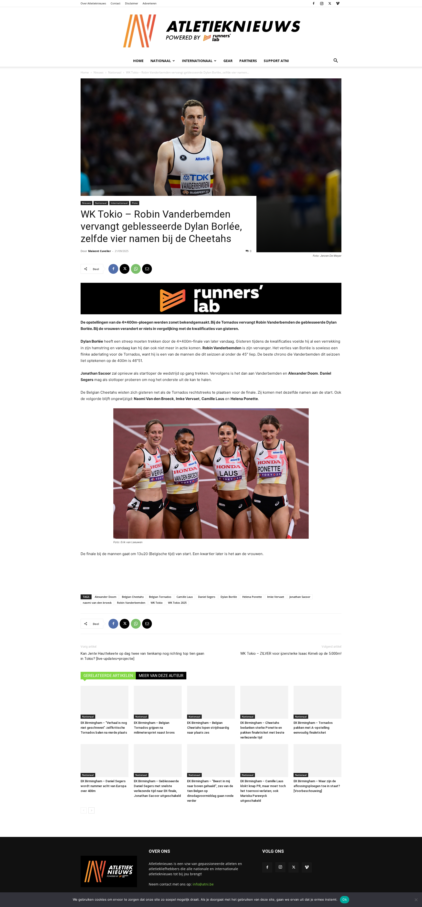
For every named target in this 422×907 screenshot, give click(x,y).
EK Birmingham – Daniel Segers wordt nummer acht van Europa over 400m (103, 786)
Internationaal (119, 203)
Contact (115, 3)
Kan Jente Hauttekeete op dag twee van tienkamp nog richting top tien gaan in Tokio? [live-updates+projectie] (142, 656)
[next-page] (91, 810)
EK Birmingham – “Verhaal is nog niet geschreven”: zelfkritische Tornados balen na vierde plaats (104, 727)
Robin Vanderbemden (131, 602)
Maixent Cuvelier (99, 251)
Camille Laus (185, 597)
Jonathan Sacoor (299, 597)
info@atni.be (203, 884)
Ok (344, 899)
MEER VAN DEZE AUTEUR (161, 675)
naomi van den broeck (97, 602)
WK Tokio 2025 (177, 602)
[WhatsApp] (136, 269)
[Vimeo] (337, 3)
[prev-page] (84, 810)
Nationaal (114, 72)
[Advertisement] (211, 574)
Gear (227, 60)
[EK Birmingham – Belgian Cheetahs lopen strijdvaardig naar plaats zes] (211, 702)
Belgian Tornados (160, 597)
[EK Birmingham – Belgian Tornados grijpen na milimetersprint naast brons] (158, 702)
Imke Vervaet (275, 597)
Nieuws (99, 72)
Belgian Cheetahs (133, 597)
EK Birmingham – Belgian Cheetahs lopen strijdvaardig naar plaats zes (208, 727)
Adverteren (150, 3)
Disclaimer (131, 3)
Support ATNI (276, 60)
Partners (248, 60)
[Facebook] (313, 3)
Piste (135, 203)
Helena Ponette (252, 597)
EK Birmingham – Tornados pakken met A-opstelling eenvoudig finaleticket (313, 727)
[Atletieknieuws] (211, 31)
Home (138, 60)
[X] (329, 3)
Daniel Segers (206, 597)
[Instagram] (321, 3)
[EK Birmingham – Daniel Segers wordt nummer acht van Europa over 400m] (104, 760)
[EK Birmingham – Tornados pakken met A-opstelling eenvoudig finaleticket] (317, 702)
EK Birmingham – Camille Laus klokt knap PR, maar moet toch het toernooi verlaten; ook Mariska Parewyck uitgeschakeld (263, 790)
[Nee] (415, 899)
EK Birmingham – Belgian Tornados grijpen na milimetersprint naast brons (154, 727)
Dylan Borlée (229, 597)
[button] (335, 61)
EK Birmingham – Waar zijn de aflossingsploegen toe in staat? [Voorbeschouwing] (317, 786)
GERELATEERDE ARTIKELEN (108, 675)
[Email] (147, 269)
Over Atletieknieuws (93, 3)
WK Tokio (157, 602)
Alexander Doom (105, 597)
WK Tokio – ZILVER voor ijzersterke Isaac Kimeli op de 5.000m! (290, 653)
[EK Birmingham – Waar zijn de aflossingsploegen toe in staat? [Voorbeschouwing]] (317, 760)
